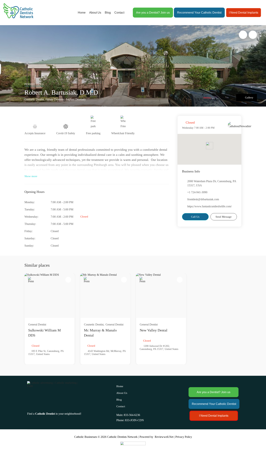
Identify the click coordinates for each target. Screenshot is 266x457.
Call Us (195, 216)
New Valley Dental (153, 330)
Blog (108, 12)
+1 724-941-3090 (197, 192)
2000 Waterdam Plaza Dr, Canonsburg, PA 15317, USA (211, 183)
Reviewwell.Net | (164, 436)
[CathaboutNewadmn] (240, 125)
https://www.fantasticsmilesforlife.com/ (209, 206)
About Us (95, 12)
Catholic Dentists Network (122, 436)
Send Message (224, 216)
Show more (30, 176)
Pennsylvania (34, 84)
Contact (119, 12)
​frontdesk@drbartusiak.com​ (203, 199)
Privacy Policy (183, 436)
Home (82, 12)
